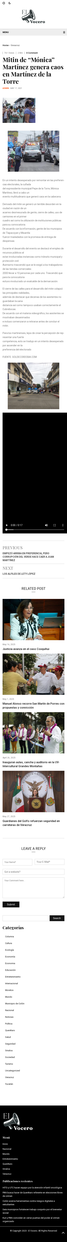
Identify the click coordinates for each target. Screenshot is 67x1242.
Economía (10, 956)
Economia (10, 963)
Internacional (11, 983)
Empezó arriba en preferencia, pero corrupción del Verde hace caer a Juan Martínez (28, 557)
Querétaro (10, 1030)
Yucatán (9, 1084)
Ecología (9, 950)
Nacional (9, 1010)
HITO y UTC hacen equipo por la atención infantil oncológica (32, 1187)
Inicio (5, 1144)
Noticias (9, 1017)
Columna (9, 936)
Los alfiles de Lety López (19, 573)
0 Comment (32, 53)
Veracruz (15, 45)
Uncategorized (12, 1070)
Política (8, 1023)
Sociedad (10, 1057)
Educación (10, 970)
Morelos (9, 990)
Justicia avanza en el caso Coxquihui (26, 649)
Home (6, 45)
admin (6, 88)
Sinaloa (9, 1050)
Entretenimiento (13, 976)
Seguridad (10, 1043)
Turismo (9, 1064)
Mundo (8, 997)
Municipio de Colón (14, 1003)
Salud (8, 1037)
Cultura (8, 943)
